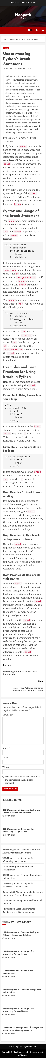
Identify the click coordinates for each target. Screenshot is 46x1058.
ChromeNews (36, 1052)
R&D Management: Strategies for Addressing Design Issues (18, 830)
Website (6, 767)
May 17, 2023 (10, 816)
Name (6, 748)
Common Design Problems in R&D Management (18, 971)
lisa (6, 69)
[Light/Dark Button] (30, 30)
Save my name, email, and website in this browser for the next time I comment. (22, 779)
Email (5, 757)
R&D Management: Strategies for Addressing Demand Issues (18, 1010)
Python (6, 48)
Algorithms (27, 1046)
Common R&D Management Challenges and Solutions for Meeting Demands (22, 1029)
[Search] (37, 30)
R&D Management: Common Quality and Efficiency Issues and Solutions (21, 811)
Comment (7, 714)
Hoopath (23, 15)
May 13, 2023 (16, 69)
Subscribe (43, 30)
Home (11, 1046)
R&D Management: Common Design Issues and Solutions (22, 991)
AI (35, 1046)
